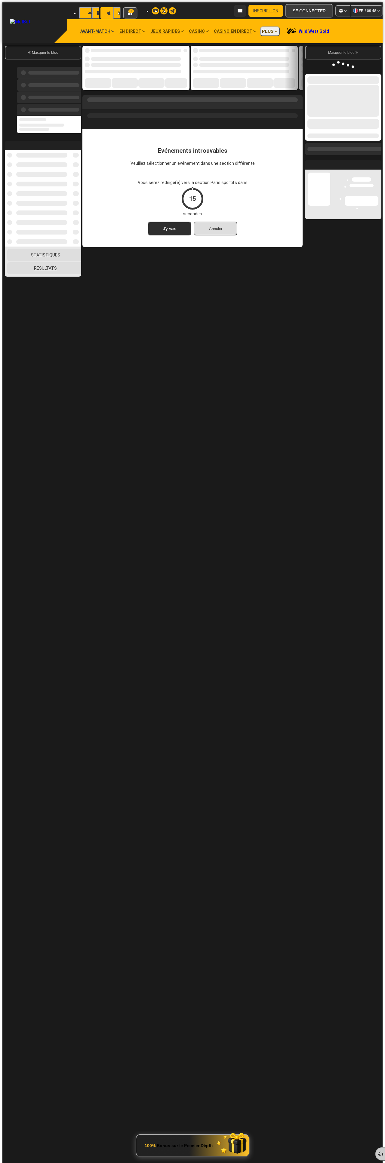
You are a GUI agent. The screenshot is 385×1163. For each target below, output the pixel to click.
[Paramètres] (342, 11)
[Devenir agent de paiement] (240, 11)
